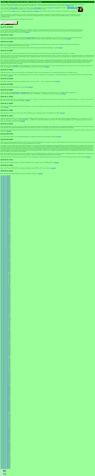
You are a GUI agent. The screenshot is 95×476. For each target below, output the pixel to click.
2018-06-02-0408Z (7, 165)
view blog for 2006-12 (5, 426)
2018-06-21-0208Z (7, 42)
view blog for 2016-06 (5, 293)
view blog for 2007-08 (5, 417)
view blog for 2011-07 (5, 362)
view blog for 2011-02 (5, 368)
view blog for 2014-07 (5, 320)
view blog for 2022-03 (5, 215)
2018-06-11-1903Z (7, 96)
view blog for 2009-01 (5, 397)
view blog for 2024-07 (5, 187)
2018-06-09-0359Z (7, 139)
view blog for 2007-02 (5, 424)
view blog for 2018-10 (5, 262)
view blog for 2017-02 (5, 284)
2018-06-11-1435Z (7, 110)
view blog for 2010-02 (5, 382)
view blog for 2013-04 (5, 337)
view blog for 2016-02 (5, 298)
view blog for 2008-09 (5, 401)
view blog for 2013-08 (5, 333)
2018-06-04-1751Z (7, 160)
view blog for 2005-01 (5, 453)
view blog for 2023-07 (5, 198)
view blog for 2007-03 (5, 422)
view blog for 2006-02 (5, 438)
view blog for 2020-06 (5, 238)
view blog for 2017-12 (5, 272)
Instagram (16, 65)
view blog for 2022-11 (5, 206)
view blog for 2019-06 (5, 252)
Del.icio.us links (14, 7)
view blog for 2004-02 (5, 465)
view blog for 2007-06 (5, 419)
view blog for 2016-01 (5, 299)
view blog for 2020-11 (5, 232)
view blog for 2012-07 (5, 348)
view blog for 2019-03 (5, 256)
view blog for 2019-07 (5, 251)
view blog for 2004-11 (5, 455)
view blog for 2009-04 (5, 393)
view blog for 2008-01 (5, 411)
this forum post (16, 92)
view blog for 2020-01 (5, 244)
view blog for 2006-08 (5, 431)
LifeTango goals (37, 7)
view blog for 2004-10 (5, 456)
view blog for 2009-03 (5, 394)
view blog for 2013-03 (5, 338)
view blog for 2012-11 (5, 343)
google (13, 11)
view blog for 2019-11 (5, 246)
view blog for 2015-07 (5, 306)
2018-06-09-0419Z (7, 134)
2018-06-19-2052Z (7, 50)
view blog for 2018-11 (5, 260)
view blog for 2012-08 (5, 347)
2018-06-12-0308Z (7, 84)
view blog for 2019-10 (5, 248)
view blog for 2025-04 (5, 181)
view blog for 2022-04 (5, 214)
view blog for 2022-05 (5, 213)
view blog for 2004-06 (5, 461)
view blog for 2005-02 (5, 452)
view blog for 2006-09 (5, 429)
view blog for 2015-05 (5, 308)
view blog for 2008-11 (5, 399)
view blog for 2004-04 (5, 463)
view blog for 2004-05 (5, 462)
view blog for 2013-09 (5, 332)
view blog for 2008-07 (5, 404)
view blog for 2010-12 (5, 370)
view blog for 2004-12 (5, 454)
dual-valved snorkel (30, 37)
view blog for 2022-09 (5, 208)
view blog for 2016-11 (5, 287)
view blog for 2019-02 (5, 257)
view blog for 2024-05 (5, 189)
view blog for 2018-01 (5, 271)
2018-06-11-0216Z (7, 124)
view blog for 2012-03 (5, 352)
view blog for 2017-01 (5, 285)
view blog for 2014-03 (5, 325)
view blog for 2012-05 (5, 350)
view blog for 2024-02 (5, 193)
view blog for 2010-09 (5, 373)
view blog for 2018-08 (5, 264)
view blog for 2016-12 (5, 286)
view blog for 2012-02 (5, 354)
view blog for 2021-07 (5, 223)
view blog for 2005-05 (5, 448)
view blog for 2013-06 (5, 335)
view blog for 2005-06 (5, 447)
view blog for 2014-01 (5, 327)
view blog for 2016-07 (5, 292)
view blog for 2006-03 (5, 436)
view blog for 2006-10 (5, 428)
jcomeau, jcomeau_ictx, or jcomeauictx (30, 11)
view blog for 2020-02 (5, 243)
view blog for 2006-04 (5, 435)
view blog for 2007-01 (5, 425)
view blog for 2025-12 (5, 179)
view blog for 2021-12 (5, 218)
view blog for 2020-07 (5, 237)
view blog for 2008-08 (5, 403)
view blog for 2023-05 (5, 200)
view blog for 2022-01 (5, 217)
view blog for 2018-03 (5, 269)
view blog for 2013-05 (5, 336)
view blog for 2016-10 (5, 288)
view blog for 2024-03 (5, 192)
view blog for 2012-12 (5, 342)
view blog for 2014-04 (5, 323)
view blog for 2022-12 (5, 205)
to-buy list (57, 7)
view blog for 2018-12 (5, 259)
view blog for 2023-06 (5, 199)
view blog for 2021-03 (5, 228)
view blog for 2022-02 (5, 216)
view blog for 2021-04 (5, 227)
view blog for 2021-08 (5, 222)
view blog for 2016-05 (5, 294)
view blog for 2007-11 (5, 413)
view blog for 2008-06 (5, 405)
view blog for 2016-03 (5, 297)
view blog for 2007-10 (5, 414)
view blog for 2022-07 (5, 210)
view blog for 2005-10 (5, 442)
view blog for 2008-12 (5, 398)
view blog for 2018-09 (5, 263)
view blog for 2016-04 (5, 295)
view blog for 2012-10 (5, 344)
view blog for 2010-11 (5, 371)
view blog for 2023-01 (5, 203)
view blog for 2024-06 (5, 188)
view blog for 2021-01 (5, 230)
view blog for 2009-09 (5, 387)
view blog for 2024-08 (5, 186)
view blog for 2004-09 (5, 457)
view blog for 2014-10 (5, 316)
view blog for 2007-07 (5, 418)
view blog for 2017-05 (5, 280)
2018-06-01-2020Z (7, 171)
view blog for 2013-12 (5, 328)
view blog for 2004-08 (5, 458)
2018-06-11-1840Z (7, 103)
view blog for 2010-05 (5, 378)
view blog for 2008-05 (5, 406)
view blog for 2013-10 (5, 330)
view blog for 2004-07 (5, 460)
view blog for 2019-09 (5, 249)
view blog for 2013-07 (5, 334)
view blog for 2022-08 (5, 209)
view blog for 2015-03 (5, 311)
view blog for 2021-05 (5, 225)
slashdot (68, 5)
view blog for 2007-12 (5, 412)
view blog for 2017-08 (5, 277)
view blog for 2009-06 (5, 391)
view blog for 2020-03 (5, 242)
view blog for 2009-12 (5, 384)
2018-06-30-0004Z (7, 27)
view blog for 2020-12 (5, 231)
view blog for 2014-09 (5, 318)
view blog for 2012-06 (5, 349)
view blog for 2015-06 (5, 307)
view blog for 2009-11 (5, 385)
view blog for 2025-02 (5, 184)
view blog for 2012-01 (5, 355)
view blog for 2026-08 (5, 175)
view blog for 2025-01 (5, 185)
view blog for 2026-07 (5, 177)
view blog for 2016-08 (5, 291)
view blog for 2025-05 (5, 180)
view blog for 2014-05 (5, 322)
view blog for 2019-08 (5, 250)
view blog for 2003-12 (5, 468)
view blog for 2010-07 (5, 376)
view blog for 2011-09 (5, 359)
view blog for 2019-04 (5, 255)
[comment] (27, 32)
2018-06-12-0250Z (7, 90)
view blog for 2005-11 (5, 441)
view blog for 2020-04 (5, 241)
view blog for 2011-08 (5, 361)
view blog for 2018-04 (5, 267)
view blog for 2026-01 (5, 178)
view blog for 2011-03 (5, 366)
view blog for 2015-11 (5, 301)
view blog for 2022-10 (5, 207)
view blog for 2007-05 (5, 420)
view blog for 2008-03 (5, 408)
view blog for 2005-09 (5, 443)
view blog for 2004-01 (5, 467)
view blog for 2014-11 (5, 315)
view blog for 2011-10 (5, 358)
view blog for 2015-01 (5, 313)
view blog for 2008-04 (5, 407)
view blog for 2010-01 (5, 383)
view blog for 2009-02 (5, 396)
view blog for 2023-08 (5, 196)
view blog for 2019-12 (5, 245)
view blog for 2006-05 (5, 434)
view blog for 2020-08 (5, 236)
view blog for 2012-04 (5, 351)
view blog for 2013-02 (5, 340)
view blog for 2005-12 (5, 440)
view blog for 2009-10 (5, 386)
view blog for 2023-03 (5, 201)
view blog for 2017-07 (5, 278)
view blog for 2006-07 (5, 432)
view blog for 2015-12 (5, 300)
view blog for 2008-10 (5, 400)
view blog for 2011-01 (5, 369)
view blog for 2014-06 (5, 321)
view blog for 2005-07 (5, 446)
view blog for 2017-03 (5, 283)
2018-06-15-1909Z (7, 70)
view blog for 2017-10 (5, 274)
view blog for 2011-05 (5, 364)
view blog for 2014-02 (5, 326)
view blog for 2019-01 (5, 258)
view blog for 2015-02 (5, 312)
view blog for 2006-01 (5, 439)
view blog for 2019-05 (5, 253)
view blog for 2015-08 (5, 305)
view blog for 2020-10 (5, 234)
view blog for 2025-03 (5, 182)
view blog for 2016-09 (5, 290)
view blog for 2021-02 (5, 229)
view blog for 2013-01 (5, 341)
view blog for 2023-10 (5, 194)
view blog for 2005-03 (5, 450)
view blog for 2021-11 (5, 220)
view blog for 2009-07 (5, 390)
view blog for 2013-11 (5, 329)
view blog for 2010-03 (5, 380)
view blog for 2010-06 (5, 377)
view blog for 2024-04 (5, 191)
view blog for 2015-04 (5, 309)
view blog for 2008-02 (5, 410)
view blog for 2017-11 (5, 273)
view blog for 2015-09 (5, 304)
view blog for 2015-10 (5, 302)
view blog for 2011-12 (5, 356)
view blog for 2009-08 (5, 389)
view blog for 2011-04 (5, 365)
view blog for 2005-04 (5, 449)
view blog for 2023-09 (5, 195)
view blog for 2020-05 (5, 239)
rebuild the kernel (25, 92)
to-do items (50, 7)
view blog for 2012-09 (5, 345)
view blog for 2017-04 (5, 281)
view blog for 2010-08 (5, 375)
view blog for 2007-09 (5, 415)
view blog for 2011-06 (5, 363)
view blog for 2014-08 (5, 319)
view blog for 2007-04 (5, 421)
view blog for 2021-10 (5, 221)
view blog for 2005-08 (5, 445)
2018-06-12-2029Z (7, 78)
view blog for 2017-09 (5, 276)
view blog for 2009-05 (5, 392)
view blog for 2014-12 (5, 314)
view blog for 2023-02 (5, 202)
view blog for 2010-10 (5, 372)
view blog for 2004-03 (5, 464)
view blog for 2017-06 (5, 279)
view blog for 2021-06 (5, 224)
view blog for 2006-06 (5, 433)
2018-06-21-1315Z (7, 35)
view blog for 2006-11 (5, 427)
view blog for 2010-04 (5, 379)
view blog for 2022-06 (5, 211)
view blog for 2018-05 (5, 266)
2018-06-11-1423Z (7, 116)
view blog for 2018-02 (5, 270)
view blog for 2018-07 (5, 265)
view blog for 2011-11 (5, 357)
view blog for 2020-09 (5, 235)
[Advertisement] (90, 5)
